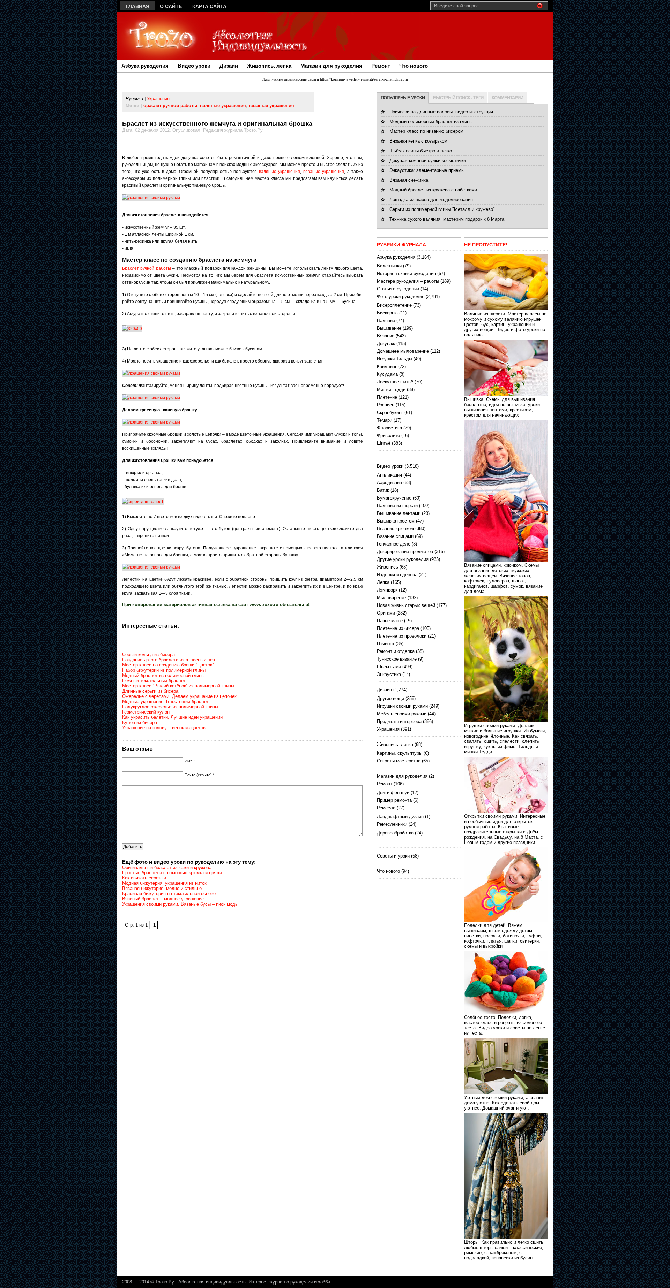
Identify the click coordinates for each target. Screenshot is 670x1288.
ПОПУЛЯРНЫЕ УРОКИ (403, 97)
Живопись (387, 567)
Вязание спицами (395, 536)
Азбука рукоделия (145, 66)
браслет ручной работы (170, 105)
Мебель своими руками (401, 713)
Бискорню (387, 312)
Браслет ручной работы (146, 268)
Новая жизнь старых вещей (406, 605)
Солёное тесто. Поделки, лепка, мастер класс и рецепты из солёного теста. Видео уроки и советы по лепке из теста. (504, 1025)
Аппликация (389, 475)
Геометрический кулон (146, 712)
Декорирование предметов (405, 551)
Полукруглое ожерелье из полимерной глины (170, 706)
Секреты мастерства (398, 760)
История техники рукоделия (406, 273)
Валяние (386, 320)
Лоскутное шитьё (395, 381)
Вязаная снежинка (408, 180)
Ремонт (380, 66)
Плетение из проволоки (401, 636)
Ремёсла (386, 807)
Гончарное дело (393, 544)
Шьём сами (389, 666)
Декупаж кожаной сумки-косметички (427, 160)
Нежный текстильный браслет (154, 680)
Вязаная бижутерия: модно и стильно (162, 888)
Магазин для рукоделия (331, 66)
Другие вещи (390, 698)
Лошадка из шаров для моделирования (431, 199)
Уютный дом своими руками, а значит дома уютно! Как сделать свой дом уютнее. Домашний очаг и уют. (504, 1103)
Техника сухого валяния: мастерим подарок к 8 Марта (446, 219)
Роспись (385, 404)
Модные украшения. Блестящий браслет (165, 701)
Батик (383, 490)
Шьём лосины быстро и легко (420, 150)
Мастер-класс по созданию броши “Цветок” (168, 665)
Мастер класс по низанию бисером (426, 131)
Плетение (387, 397)
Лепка (383, 582)
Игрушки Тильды (394, 358)
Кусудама (387, 374)
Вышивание (389, 328)
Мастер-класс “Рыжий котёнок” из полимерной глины (178, 685)
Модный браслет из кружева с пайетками (433, 189)
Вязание (385, 335)
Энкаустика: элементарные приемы (426, 170)
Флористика (389, 427)
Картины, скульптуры (399, 753)
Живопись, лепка (269, 66)
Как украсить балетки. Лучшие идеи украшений (172, 717)
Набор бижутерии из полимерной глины (164, 670)
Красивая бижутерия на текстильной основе (169, 893)
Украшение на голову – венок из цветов (164, 727)
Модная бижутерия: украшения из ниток (164, 883)
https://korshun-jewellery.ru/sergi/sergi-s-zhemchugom (364, 79)
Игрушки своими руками (402, 706)
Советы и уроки (393, 856)
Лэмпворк (387, 590)
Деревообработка (395, 833)
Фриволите (388, 435)
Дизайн (228, 66)
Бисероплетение (394, 305)
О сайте (171, 6)
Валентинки (389, 265)
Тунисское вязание (397, 659)
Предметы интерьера (399, 721)
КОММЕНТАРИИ (507, 97)
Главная (137, 6)
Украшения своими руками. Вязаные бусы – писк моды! (181, 904)
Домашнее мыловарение (403, 351)
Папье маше (390, 620)
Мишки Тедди (391, 389)
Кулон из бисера (139, 722)
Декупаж (386, 343)
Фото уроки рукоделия (400, 296)
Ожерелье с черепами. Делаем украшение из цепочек (179, 696)
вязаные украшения (271, 105)
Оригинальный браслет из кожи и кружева (166, 867)
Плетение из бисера (398, 628)
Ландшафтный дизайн (400, 816)
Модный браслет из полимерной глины (163, 675)
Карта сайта (209, 6)
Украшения (158, 98)
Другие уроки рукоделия (403, 559)
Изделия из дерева (397, 574)
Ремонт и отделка (396, 651)
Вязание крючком (395, 528)
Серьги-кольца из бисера (148, 654)
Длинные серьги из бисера (150, 691)
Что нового (413, 66)
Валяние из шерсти (397, 505)
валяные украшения (223, 105)
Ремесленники (392, 824)
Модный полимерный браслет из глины (430, 121)
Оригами (386, 613)
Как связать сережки (144, 878)
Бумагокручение (394, 498)
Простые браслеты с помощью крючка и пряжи (172, 872)
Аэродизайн (389, 482)
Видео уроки (194, 66)
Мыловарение (391, 597)
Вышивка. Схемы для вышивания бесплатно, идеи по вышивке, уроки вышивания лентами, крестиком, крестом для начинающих (502, 407)
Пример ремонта (394, 800)
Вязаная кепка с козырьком (418, 141)
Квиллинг (387, 366)
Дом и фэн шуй (393, 792)
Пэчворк (385, 643)
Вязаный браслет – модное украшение (163, 898)
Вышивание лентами (398, 513)
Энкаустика (389, 674)
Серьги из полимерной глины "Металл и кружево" (442, 209)
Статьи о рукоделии (398, 288)
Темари (384, 420)
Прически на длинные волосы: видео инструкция (441, 111)
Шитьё (383, 443)
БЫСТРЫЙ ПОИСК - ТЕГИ (458, 97)
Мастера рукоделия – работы (408, 281)
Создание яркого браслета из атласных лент (169, 659)
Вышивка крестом (396, 521)
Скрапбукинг (390, 412)
